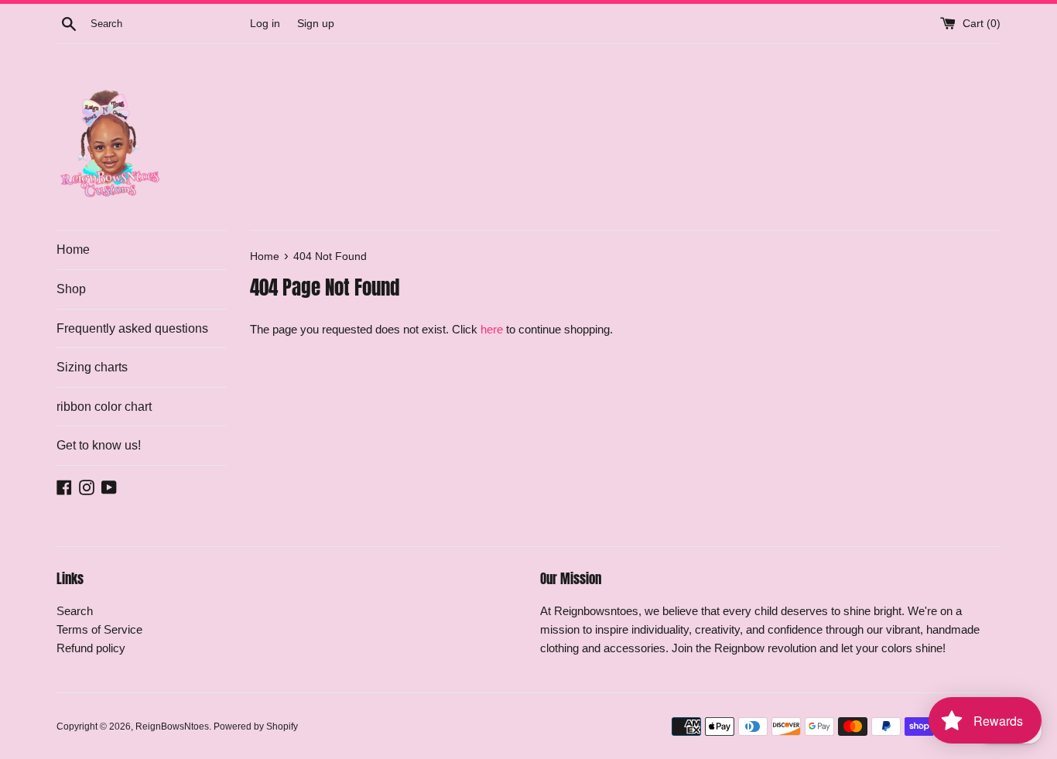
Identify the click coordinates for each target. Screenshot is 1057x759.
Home (73, 249)
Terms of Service (99, 629)
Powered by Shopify (256, 726)
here (492, 329)
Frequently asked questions (132, 328)
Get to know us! (98, 445)
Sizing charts (92, 367)
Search (74, 610)
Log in (265, 23)
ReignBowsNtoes (172, 726)
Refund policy (90, 648)
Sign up (315, 23)
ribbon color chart (104, 406)
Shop (71, 289)
